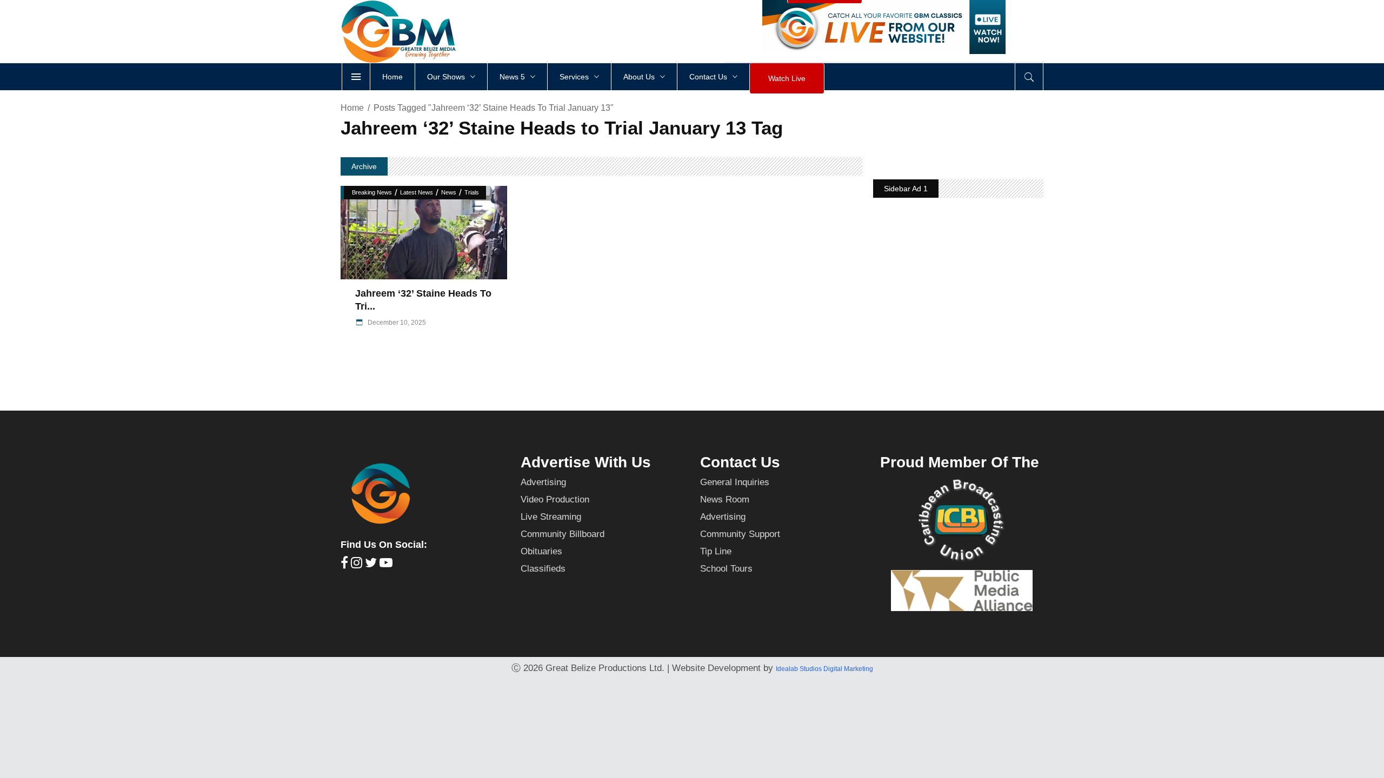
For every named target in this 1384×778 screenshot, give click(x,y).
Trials (471, 192)
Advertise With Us (586, 462)
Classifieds (543, 569)
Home (352, 107)
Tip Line (715, 551)
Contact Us (740, 462)
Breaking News (372, 192)
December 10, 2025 (396, 322)
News (448, 192)
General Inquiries (734, 482)
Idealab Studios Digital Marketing (824, 669)
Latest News (416, 192)
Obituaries (541, 551)
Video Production (555, 499)
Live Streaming (551, 517)
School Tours (726, 569)
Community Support (740, 534)
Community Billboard (562, 534)
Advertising (543, 482)
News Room (724, 499)
